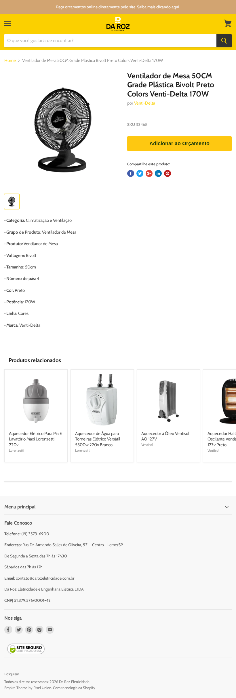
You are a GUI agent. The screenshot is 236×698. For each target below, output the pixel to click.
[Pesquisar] (224, 40)
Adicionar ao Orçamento (179, 143)
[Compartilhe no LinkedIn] (158, 173)
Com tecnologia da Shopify (74, 687)
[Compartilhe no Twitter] (139, 173)
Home (10, 60)
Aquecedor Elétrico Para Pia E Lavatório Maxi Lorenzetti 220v (35, 439)
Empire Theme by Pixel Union (27, 687)
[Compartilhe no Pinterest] (167, 173)
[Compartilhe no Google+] (149, 173)
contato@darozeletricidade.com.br (45, 578)
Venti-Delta (144, 103)
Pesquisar (11, 673)
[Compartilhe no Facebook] (130, 173)
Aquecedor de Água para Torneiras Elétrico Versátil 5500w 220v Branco (97, 439)
